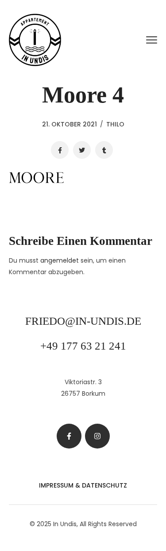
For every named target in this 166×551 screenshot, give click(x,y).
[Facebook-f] (69, 436)
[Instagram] (97, 436)
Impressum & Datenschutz (83, 485)
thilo (115, 124)
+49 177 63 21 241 (83, 346)
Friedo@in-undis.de (83, 321)
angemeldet (59, 260)
